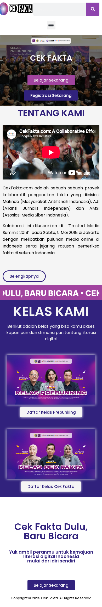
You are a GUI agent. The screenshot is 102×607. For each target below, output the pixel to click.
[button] (51, 25)
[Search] (92, 9)
